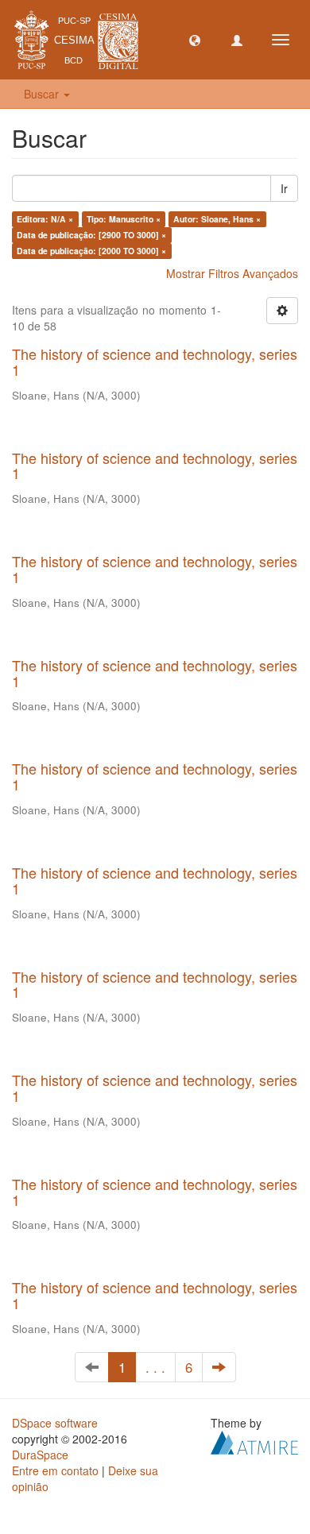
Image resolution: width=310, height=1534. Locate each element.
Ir (284, 188)
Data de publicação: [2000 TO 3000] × (91, 251)
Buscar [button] (43, 94)
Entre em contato (55, 1470)
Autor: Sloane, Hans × (217, 219)
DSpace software (55, 1423)
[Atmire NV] (254, 1441)
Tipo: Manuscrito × (124, 219)
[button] (194, 39)
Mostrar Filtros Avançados (232, 273)
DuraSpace (40, 1455)
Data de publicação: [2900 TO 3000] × (91, 235)
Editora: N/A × (45, 219)
